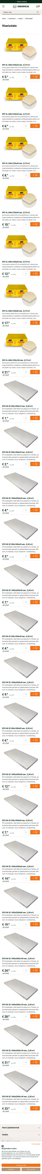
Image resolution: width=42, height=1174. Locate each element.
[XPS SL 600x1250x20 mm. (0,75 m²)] (21, 48)
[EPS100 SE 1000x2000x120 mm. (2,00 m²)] (21, 989)
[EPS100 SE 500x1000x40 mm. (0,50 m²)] (21, 621)
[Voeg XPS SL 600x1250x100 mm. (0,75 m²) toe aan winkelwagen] (35, 372)
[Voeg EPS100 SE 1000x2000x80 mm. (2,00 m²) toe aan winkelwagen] (35, 924)
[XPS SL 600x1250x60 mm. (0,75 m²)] (21, 245)
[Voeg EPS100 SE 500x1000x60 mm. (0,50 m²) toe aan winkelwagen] (35, 832)
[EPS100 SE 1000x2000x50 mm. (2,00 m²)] (21, 759)
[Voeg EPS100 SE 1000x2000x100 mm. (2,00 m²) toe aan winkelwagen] (35, 970)
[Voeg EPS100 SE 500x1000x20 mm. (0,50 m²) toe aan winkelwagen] (35, 464)
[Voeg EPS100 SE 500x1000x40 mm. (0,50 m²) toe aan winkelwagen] (35, 648)
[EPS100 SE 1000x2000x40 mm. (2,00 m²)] (21, 667)
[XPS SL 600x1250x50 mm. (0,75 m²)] (21, 196)
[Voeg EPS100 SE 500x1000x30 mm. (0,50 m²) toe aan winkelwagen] (35, 556)
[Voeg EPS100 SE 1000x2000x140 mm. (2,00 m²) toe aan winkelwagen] (35, 1108)
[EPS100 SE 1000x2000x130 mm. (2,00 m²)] (21, 1035)
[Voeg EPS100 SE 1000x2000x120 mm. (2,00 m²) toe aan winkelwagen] (35, 1016)
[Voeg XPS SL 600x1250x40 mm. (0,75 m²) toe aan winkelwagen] (35, 175)
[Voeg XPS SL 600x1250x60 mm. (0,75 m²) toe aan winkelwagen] (35, 273)
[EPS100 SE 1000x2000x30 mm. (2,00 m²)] (21, 575)
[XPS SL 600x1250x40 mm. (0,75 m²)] (21, 147)
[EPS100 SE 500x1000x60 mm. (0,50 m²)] (21, 805)
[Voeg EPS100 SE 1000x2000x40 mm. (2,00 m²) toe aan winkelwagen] (35, 694)
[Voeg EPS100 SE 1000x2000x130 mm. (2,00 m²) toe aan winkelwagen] (35, 1062)
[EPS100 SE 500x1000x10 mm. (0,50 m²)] (21, 391)
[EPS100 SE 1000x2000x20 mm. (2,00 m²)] (21, 483)
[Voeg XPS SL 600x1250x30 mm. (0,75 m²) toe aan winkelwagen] (35, 126)
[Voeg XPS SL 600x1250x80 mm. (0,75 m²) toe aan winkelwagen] (35, 323)
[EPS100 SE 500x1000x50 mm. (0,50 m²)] (21, 713)
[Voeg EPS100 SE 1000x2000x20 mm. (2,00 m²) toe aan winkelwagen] (35, 510)
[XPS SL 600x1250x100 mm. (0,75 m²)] (21, 343)
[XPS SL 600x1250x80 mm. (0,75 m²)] (21, 294)
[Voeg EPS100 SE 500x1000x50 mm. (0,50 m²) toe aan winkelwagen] (35, 740)
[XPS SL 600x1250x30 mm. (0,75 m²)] (21, 97)
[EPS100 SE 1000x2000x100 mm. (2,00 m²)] (21, 943)
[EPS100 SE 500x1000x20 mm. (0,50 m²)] (21, 437)
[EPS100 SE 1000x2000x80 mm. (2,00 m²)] (21, 897)
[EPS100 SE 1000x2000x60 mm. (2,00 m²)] (21, 851)
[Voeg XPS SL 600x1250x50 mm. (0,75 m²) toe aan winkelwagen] (35, 224)
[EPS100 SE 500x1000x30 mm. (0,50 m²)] (21, 529)
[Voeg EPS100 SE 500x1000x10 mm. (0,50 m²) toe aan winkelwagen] (35, 418)
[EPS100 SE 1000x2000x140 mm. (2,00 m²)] (21, 1081)
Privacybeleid (36, 1144)
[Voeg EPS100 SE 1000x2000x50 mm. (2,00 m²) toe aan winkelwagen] (35, 786)
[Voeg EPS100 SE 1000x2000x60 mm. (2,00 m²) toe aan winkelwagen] (35, 878)
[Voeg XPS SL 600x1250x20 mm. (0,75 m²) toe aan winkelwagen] (35, 77)
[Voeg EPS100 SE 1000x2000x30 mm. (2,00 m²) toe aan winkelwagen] (35, 602)
